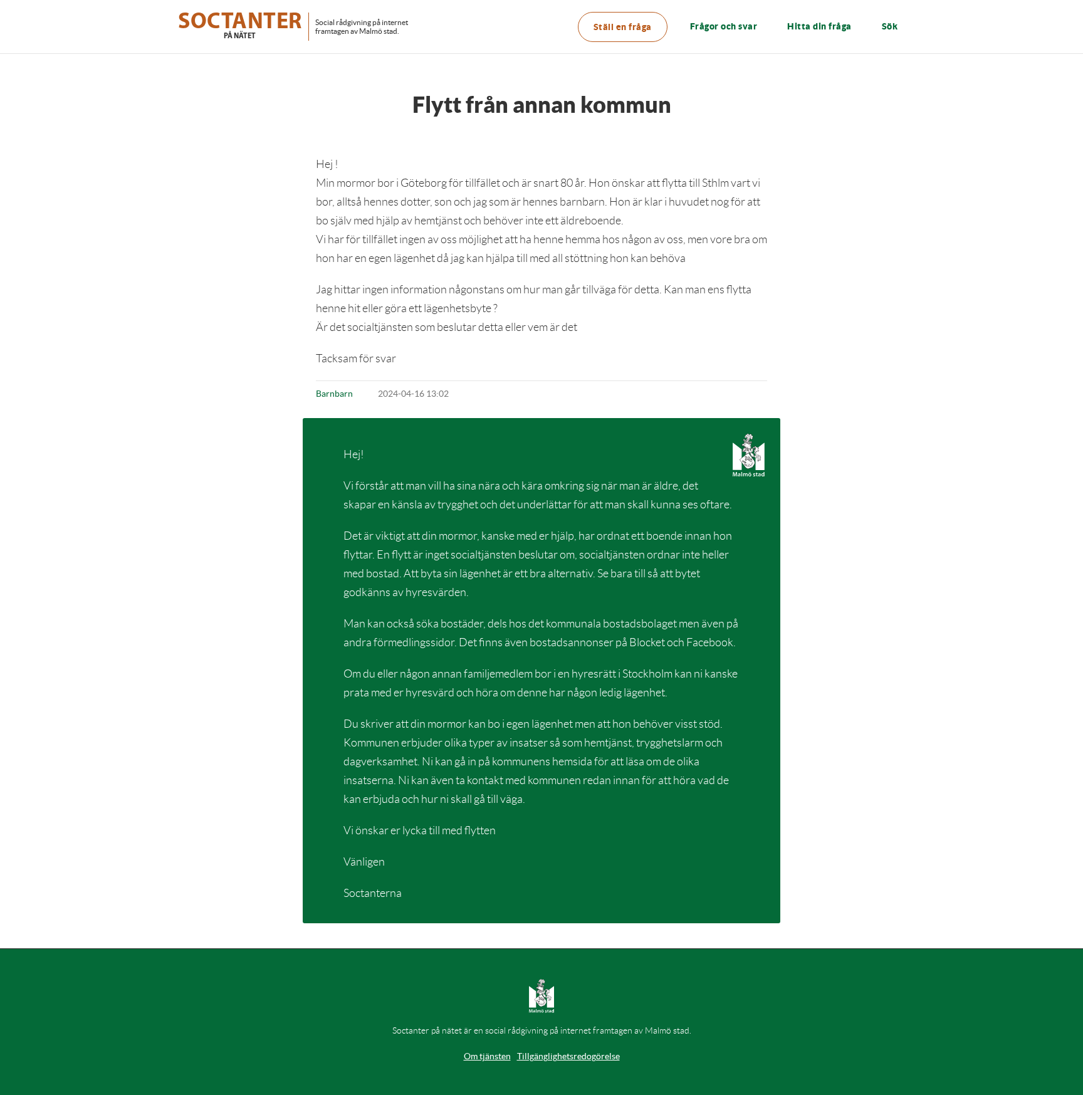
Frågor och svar (724, 26)
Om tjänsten (487, 1056)
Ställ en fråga (623, 27)
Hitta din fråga (819, 26)
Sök (890, 26)
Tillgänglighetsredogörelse (568, 1056)
